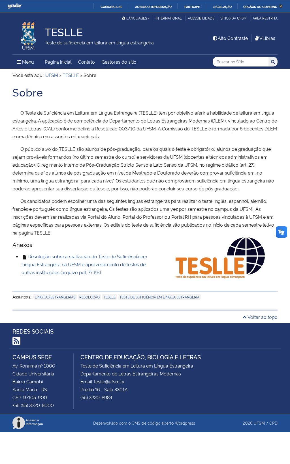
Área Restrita (265, 18)
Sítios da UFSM (233, 18)
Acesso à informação (153, 6)
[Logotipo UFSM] (28, 34)
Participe (192, 6)
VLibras (267, 38)
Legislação (222, 6)
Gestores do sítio (119, 62)
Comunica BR (111, 6)
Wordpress (185, 423)
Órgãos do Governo (260, 6)
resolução (89, 297)
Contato (86, 62)
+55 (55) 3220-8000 (33, 405)
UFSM (259, 423)
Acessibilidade (201, 18)
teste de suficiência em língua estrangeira (159, 297)
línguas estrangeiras (55, 297)
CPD (273, 423)
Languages (136, 18)
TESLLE (110, 297)
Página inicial (58, 62)
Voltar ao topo (262, 317)
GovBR (14, 6)
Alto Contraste (233, 38)
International (168, 18)
